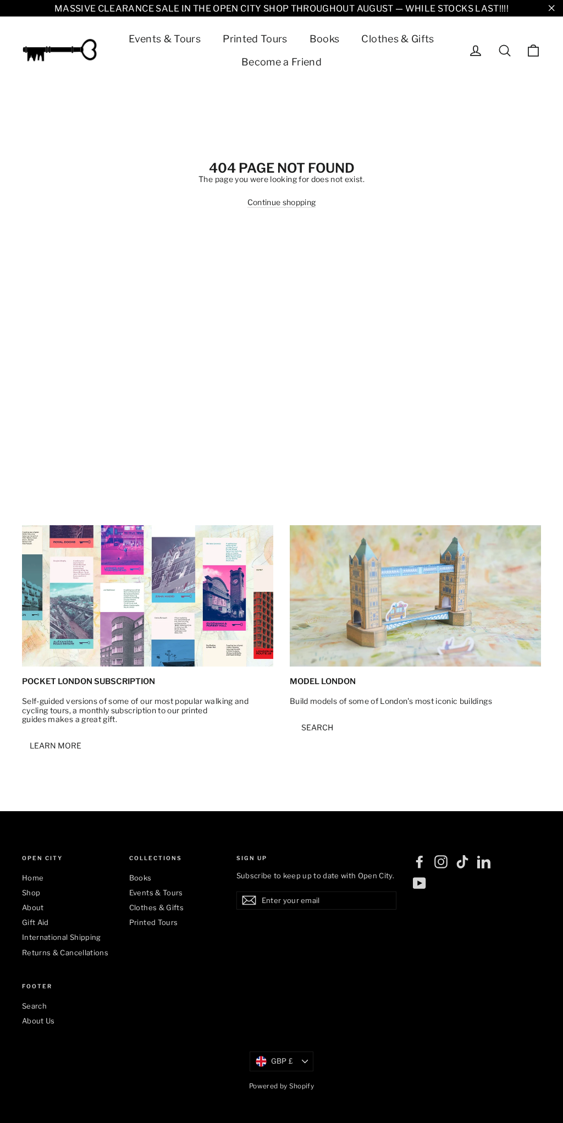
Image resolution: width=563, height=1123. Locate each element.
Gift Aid (35, 922)
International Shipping (61, 937)
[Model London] (415, 596)
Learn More (55, 745)
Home (32, 877)
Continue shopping (281, 202)
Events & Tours (165, 39)
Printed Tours (255, 39)
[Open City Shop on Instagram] (441, 861)
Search (317, 727)
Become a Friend (281, 62)
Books (325, 39)
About (33, 907)
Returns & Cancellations (65, 952)
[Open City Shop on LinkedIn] (483, 861)
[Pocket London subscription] (147, 596)
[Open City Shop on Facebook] (419, 861)
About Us (38, 1020)
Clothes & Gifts (397, 39)
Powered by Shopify (281, 1086)
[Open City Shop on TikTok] (462, 861)
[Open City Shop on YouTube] (419, 883)
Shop (31, 892)
